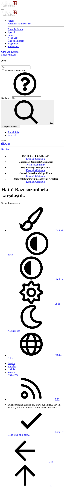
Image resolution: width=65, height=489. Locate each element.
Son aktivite (13, 132)
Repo (10, 35)
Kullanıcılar (13, 46)
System (59, 279)
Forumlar (12, 23)
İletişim (11, 363)
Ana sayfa (13, 374)
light (57, 303)
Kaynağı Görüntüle (35, 159)
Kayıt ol (12, 135)
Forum (11, 20)
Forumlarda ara (15, 29)
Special (11, 32)
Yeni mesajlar (24, 23)
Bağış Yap (13, 43)
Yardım (11, 372)
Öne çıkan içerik (16, 40)
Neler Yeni (13, 37)
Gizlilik (11, 369)
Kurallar (12, 366)
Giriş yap (5, 143)
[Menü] (2, 9)
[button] (25, 95)
